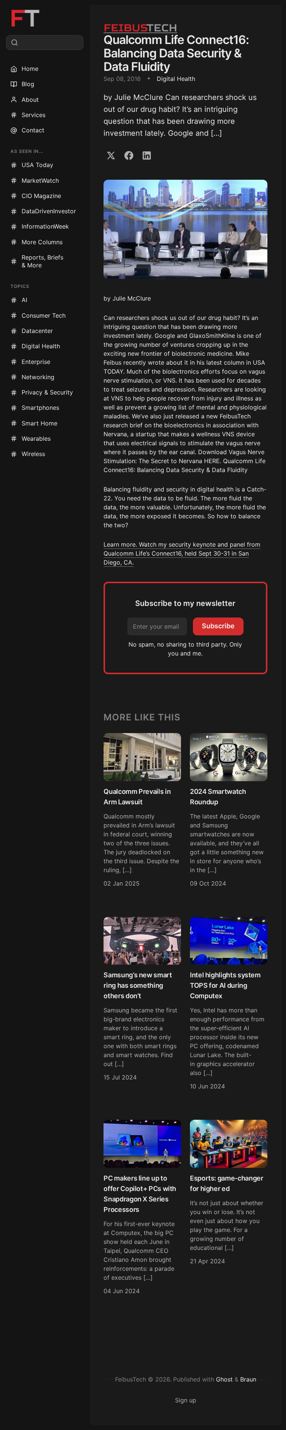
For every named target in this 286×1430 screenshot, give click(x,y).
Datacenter (37, 330)
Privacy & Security (47, 392)
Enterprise (36, 361)
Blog (28, 84)
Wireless (33, 454)
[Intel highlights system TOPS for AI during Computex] (228, 1005)
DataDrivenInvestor (49, 211)
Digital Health (41, 346)
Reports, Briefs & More (42, 261)
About (30, 99)
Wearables (36, 438)
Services (33, 115)
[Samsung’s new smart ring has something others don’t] (142, 1005)
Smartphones (40, 407)
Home (30, 68)
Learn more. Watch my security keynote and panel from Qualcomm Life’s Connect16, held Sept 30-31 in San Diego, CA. (182, 553)
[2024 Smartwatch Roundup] (228, 811)
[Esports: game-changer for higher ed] (228, 1208)
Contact (33, 130)
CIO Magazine (41, 195)
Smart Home (39, 423)
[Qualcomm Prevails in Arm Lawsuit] (142, 811)
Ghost (224, 1379)
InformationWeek (45, 226)
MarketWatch (40, 180)
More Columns (42, 242)
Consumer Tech (44, 315)
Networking (38, 377)
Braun (248, 1379)
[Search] (44, 42)
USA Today (37, 165)
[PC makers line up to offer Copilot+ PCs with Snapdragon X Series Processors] (142, 1208)
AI (24, 300)
